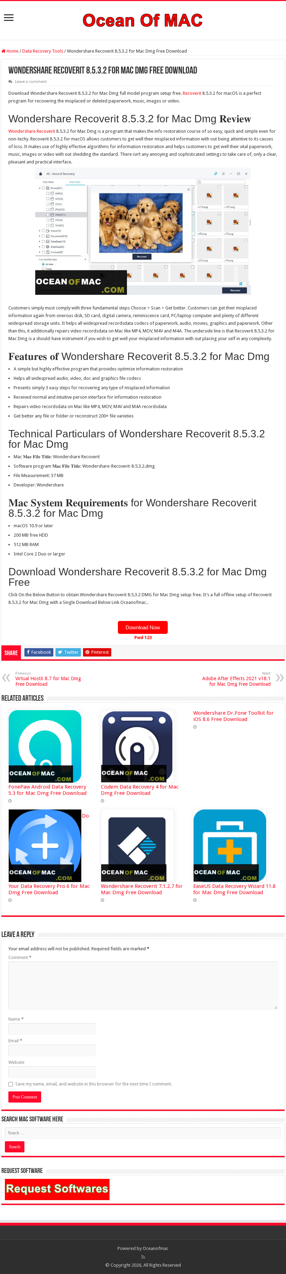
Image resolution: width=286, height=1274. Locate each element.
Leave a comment (31, 81)
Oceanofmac (155, 1248)
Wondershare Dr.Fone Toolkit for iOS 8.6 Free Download (233, 716)
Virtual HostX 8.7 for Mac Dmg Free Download (48, 679)
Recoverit (192, 93)
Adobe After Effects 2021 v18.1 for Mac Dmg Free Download (236, 679)
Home (12, 51)
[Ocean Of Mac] (143, 19)
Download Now (143, 627)
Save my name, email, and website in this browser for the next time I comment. (93, 1084)
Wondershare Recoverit (31, 131)
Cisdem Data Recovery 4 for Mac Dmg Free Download (140, 790)
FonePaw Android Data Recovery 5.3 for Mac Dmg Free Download (47, 790)
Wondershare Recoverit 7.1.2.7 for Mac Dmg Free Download (142, 889)
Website (16, 1062)
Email (15, 1040)
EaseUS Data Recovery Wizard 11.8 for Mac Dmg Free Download (234, 889)
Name (16, 1019)
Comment (19, 957)
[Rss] (143, 1257)
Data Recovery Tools (42, 51)
